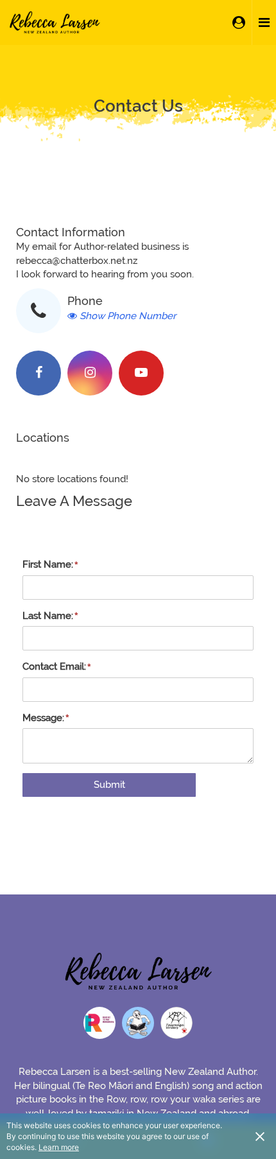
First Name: (47, 564)
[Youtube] (141, 373)
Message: (43, 718)
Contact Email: (54, 666)
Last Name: (47, 616)
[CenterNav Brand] (54, 22)
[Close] (260, 1136)
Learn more (59, 1147)
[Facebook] (38, 373)
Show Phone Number (128, 316)
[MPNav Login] (239, 22)
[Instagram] (89, 373)
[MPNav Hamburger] (264, 22)
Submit (109, 784)
